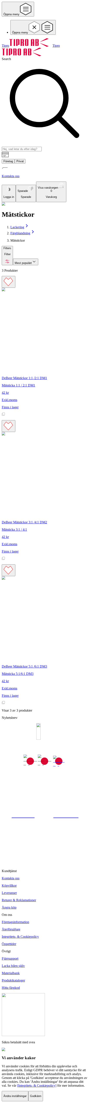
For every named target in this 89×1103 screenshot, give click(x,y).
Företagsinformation (15, 922)
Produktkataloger (13, 980)
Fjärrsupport (10, 958)
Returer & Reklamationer (19, 900)
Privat (20, 161)
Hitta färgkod (11, 987)
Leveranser (9, 893)
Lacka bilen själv (13, 966)
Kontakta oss (10, 878)
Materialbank (11, 973)
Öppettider (9, 944)
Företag (8, 161)
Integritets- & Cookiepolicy (20, 936)
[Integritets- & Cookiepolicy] (36, 1085)
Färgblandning (20, 233)
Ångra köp (9, 907)
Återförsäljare (11, 929)
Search (6, 59)
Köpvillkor (9, 885)
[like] (8, 282)
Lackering (17, 227)
